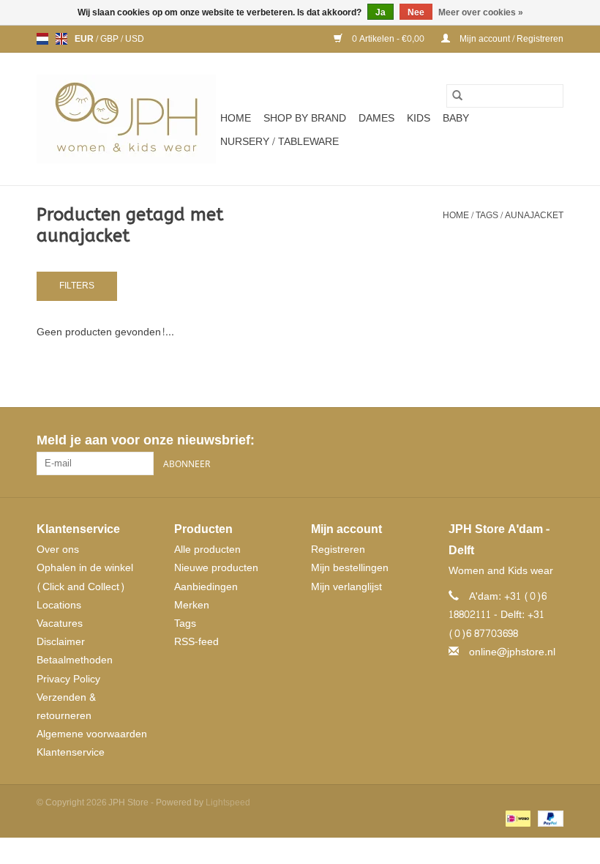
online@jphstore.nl (512, 652)
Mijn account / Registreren (510, 39)
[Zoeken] (457, 96)
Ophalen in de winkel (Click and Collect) (85, 577)
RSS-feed (196, 642)
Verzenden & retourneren (66, 706)
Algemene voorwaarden (92, 734)
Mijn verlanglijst (346, 587)
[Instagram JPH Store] (551, 441)
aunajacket (534, 215)
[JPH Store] (126, 119)
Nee (416, 12)
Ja (380, 12)
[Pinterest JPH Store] (525, 441)
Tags (487, 215)
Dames (376, 118)
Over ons (58, 549)
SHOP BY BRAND (304, 118)
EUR (85, 39)
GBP (110, 39)
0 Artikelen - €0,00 (388, 39)
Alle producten (207, 549)
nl (42, 39)
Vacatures (60, 623)
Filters (76, 286)
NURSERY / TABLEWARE (279, 142)
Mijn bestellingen (350, 568)
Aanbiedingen (206, 587)
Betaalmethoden (75, 660)
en (61, 39)
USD (134, 39)
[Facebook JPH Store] (499, 441)
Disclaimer (61, 642)
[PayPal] (548, 821)
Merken (191, 605)
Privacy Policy (68, 679)
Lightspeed (228, 802)
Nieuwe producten (216, 568)
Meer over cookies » (480, 12)
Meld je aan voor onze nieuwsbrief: (145, 440)
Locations (59, 605)
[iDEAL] (516, 821)
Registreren (338, 549)
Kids (418, 118)
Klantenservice (71, 752)
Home (235, 118)
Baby (456, 118)
